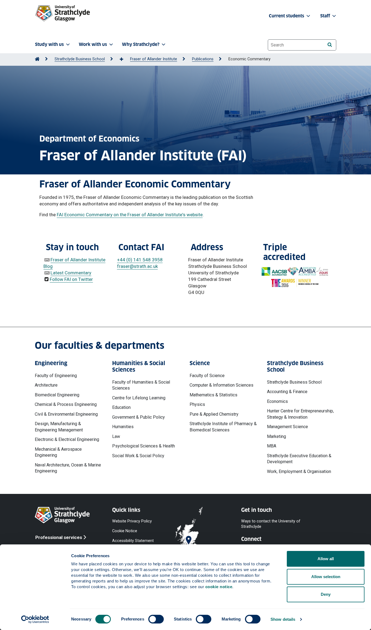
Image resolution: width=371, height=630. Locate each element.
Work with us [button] (93, 44)
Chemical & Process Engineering (66, 404)
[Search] (329, 44)
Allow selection (325, 576)
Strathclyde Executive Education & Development (299, 458)
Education (121, 407)
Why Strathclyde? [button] (140, 44)
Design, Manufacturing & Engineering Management (59, 426)
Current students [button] (287, 16)
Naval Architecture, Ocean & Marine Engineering (68, 468)
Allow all (325, 558)
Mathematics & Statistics (213, 394)
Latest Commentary (71, 272)
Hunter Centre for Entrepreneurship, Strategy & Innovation (300, 413)
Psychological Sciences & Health (143, 446)
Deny (326, 594)
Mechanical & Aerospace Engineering (58, 452)
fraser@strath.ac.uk (137, 266)
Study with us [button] (49, 44)
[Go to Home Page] (37, 59)
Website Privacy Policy (132, 521)
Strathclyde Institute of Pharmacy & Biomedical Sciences (223, 426)
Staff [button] (325, 16)
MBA (271, 446)
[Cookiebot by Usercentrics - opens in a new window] (35, 619)
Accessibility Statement (133, 540)
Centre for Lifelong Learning (138, 397)
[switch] (156, 619)
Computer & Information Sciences (221, 385)
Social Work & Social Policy (138, 455)
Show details (283, 619)
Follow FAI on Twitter (71, 279)
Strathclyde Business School (80, 59)
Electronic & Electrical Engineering (67, 439)
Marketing (276, 436)
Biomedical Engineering (57, 394)
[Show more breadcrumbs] (124, 59)
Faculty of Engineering (56, 375)
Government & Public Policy (138, 417)
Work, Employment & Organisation (299, 471)
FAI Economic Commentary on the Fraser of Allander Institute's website (130, 214)
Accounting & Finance (287, 391)
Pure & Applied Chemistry (214, 414)
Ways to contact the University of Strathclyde (270, 524)
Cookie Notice (124, 531)
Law (116, 436)
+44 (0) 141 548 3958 (140, 259)
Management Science (287, 426)
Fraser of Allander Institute (153, 59)
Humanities (123, 426)
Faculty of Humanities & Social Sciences (141, 385)
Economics (277, 401)
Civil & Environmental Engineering (66, 414)
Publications (202, 59)
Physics (197, 404)
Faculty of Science (207, 375)
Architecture (46, 385)
